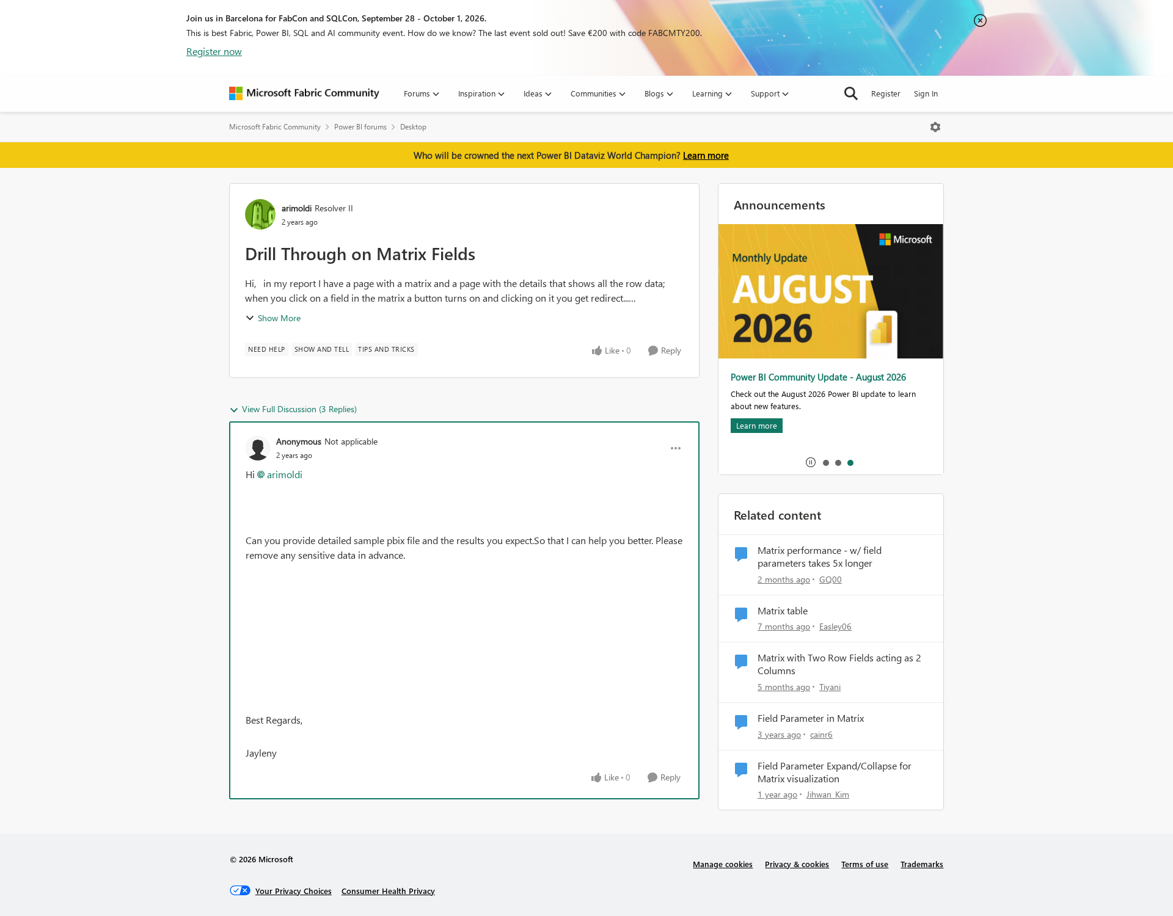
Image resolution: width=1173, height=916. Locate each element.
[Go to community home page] (304, 93)
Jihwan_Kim (827, 794)
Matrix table (783, 611)
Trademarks (922, 864)
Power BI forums (360, 126)
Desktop (413, 126)
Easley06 (835, 626)
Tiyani (830, 686)
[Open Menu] (935, 127)
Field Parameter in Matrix (811, 718)
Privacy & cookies (797, 864)
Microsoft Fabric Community (275, 126)
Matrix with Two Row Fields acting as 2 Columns (839, 664)
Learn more (706, 155)
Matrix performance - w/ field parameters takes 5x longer (820, 556)
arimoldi (297, 208)
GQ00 (830, 579)
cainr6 (821, 734)
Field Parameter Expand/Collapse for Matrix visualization (835, 772)
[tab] (825, 462)
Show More (279, 318)
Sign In (926, 93)
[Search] (851, 93)
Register (886, 93)
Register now (214, 51)
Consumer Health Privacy (388, 890)
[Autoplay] (810, 462)
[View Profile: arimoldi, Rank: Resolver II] (260, 214)
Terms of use (864, 864)
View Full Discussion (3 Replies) (299, 409)
